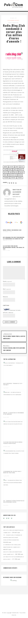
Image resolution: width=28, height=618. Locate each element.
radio (5, 175)
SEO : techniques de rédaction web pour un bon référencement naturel (13, 501)
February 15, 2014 (7, 240)
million (16, 172)
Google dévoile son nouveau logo (12, 230)
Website (5, 297)
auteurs (11, 166)
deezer (9, 169)
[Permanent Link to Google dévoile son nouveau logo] (14, 228)
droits (15, 169)
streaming (6, 177)
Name (7, 281)
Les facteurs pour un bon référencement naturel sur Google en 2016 (13, 247)
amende (5, 166)
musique (22, 172)
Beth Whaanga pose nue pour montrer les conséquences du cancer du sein (13, 238)
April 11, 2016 (6, 250)
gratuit (21, 169)
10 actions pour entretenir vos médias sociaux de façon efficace (12, 442)
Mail (7, 289)
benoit (17, 166)
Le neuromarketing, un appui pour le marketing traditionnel (12, 472)
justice (5, 172)
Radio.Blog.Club (13, 175)
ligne (10, 172)
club (5, 169)
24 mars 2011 (13, 18)
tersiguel (13, 177)
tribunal (20, 177)
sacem (20, 175)
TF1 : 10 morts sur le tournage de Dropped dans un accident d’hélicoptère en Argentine (12, 537)
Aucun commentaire (13, 22)
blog (22, 166)
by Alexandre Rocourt (13, 20)
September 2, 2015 (7, 231)
